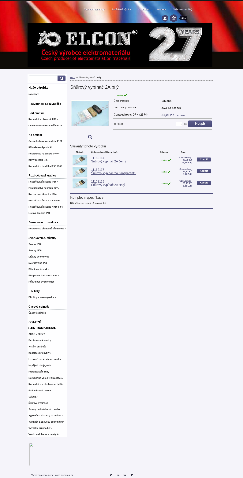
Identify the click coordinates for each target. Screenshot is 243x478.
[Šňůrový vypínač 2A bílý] (90, 117)
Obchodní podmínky (94, 9)
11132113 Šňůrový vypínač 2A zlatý (108, 183)
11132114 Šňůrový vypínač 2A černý (108, 159)
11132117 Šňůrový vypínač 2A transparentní (113, 171)
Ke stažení (143, 9)
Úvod (72, 77)
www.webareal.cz (64, 475)
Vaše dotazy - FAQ (182, 9)
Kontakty (161, 9)
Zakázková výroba (121, 9)
